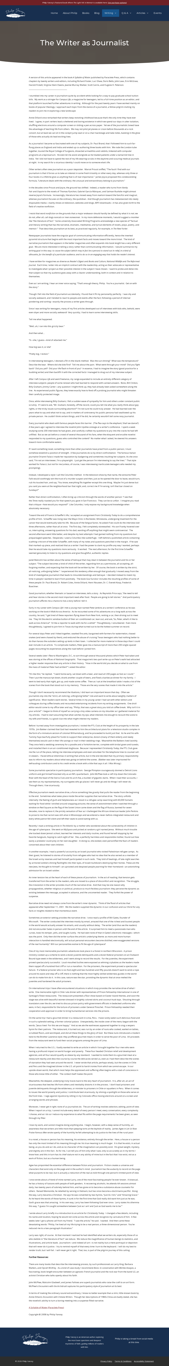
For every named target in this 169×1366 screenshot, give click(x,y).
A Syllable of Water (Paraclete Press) (46, 1307)
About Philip (70, 13)
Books (85, 13)
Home (54, 13)
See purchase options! (117, 2)
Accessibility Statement (144, 1361)
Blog (97, 13)
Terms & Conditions (123, 1361)
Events (158, 13)
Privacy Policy (106, 1361)
